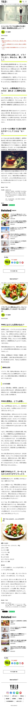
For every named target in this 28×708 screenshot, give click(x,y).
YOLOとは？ (6, 696)
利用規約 (20, 698)
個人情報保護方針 (10, 701)
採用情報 (14, 698)
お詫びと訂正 (19, 701)
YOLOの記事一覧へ (14, 270)
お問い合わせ (14, 696)
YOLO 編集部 (14, 259)
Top (2, 4)
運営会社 (22, 696)
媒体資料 (7, 698)
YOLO (5, 4)
